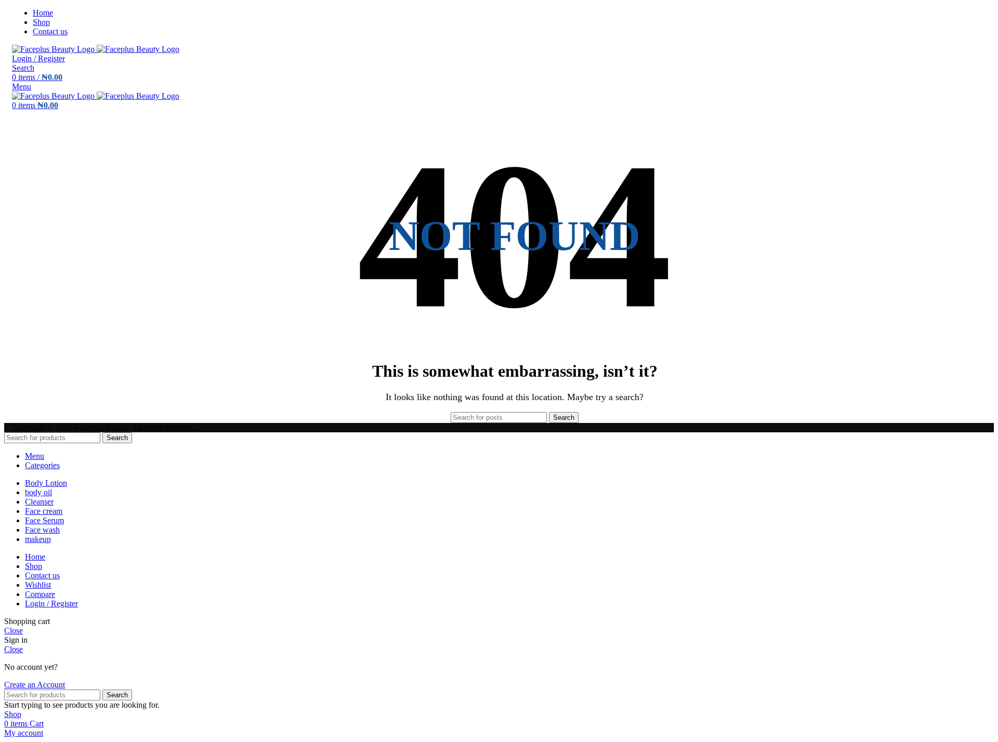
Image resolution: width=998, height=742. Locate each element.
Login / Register (51, 603)
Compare (40, 594)
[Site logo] (54, 49)
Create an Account (34, 684)
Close (13, 630)
